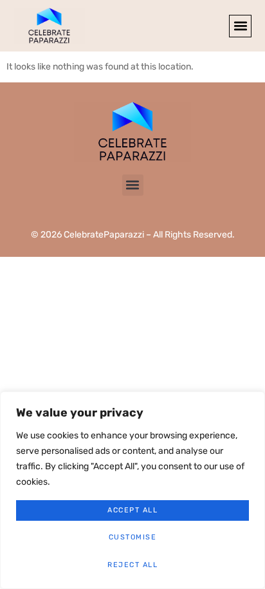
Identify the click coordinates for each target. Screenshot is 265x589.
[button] (240, 26)
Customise (133, 537)
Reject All (132, 565)
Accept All (132, 510)
